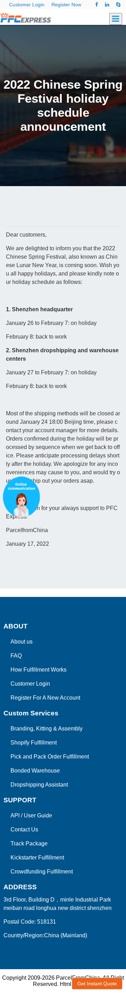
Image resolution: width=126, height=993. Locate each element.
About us (21, 642)
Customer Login (26, 4)
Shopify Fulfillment (33, 743)
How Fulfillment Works (38, 670)
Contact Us (24, 829)
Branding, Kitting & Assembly (46, 729)
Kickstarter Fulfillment (37, 858)
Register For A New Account (45, 698)
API (15, 815)
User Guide (38, 815)
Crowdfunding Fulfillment (41, 872)
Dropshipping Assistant (39, 785)
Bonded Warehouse (35, 771)
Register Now (66, 4)
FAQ (16, 656)
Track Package (29, 843)
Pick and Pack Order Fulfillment (49, 757)
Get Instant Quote (97, 983)
